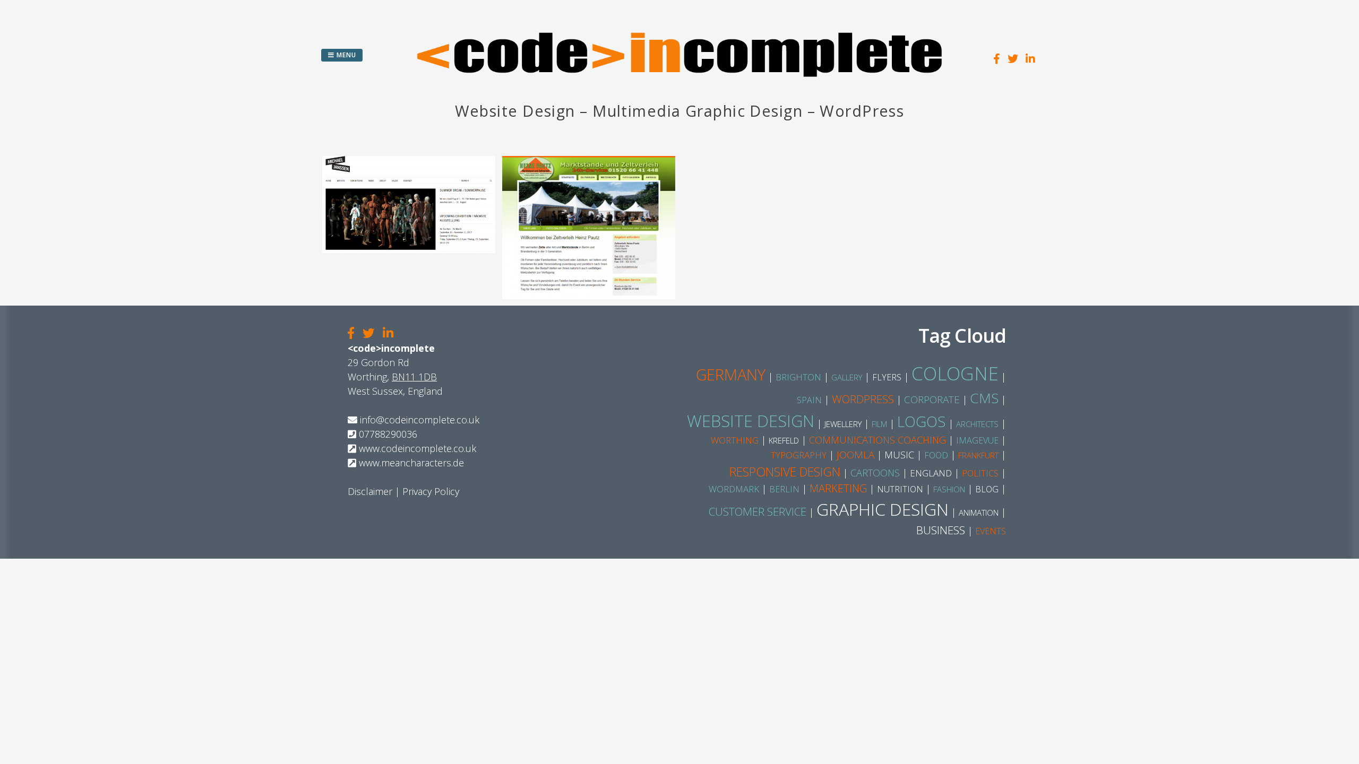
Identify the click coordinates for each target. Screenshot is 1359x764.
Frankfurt (978, 455)
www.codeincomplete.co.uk (417, 448)
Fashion (949, 489)
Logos (921, 421)
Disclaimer (370, 491)
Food (936, 455)
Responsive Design (784, 471)
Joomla (855, 455)
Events (990, 531)
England (931, 473)
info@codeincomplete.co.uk (419, 419)
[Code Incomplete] (679, 93)
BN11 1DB (414, 376)
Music (899, 454)
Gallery (846, 377)
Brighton (798, 377)
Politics (980, 473)
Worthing (735, 440)
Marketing (838, 488)
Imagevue (977, 440)
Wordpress (863, 399)
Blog (987, 489)
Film (879, 424)
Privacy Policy (430, 491)
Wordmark (734, 489)
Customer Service (757, 511)
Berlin (784, 489)
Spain (809, 400)
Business (940, 530)
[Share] (351, 333)
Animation (979, 512)
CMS (984, 397)
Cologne (955, 373)
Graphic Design (882, 509)
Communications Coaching (877, 439)
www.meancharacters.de (411, 462)
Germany (730, 374)
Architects (977, 424)
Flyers (886, 377)
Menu (345, 54)
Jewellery (843, 424)
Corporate (932, 399)
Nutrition (900, 489)
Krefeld (784, 440)
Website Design (750, 421)
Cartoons (875, 472)
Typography (799, 455)
